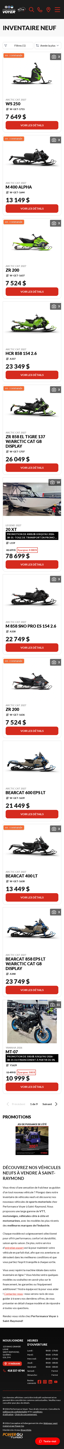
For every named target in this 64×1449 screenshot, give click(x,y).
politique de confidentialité (15, 1411)
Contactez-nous (13, 1293)
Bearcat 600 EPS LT (26, 792)
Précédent (18, 1104)
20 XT (11, 529)
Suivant (47, 1104)
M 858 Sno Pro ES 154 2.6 (31, 626)
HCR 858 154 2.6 (21, 353)
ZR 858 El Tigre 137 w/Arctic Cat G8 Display (25, 441)
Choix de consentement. (26, 1414)
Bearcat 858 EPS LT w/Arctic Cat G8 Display (26, 964)
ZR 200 (12, 270)
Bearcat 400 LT (22, 876)
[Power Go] (32, 1435)
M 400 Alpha (19, 187)
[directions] (48, 9)
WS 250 (13, 103)
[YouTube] (56, 1382)
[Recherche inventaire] (31, 9)
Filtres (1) (20, 45)
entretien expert (14, 1247)
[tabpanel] (42, 1362)
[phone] (40, 9)
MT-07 (12, 1051)
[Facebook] (39, 1382)
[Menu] (57, 9)
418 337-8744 (16, 1370)
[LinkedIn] (50, 1382)
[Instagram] (45, 1382)
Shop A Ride (26, 1430)
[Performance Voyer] (14, 9)
